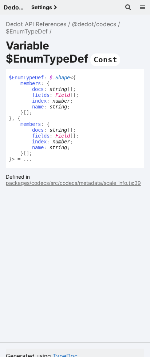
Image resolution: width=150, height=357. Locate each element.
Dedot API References (36, 24)
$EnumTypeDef (27, 31)
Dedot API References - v (14, 7)
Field (62, 95)
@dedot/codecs (94, 24)
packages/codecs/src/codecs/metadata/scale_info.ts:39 (73, 183)
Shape (62, 77)
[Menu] (142, 7)
